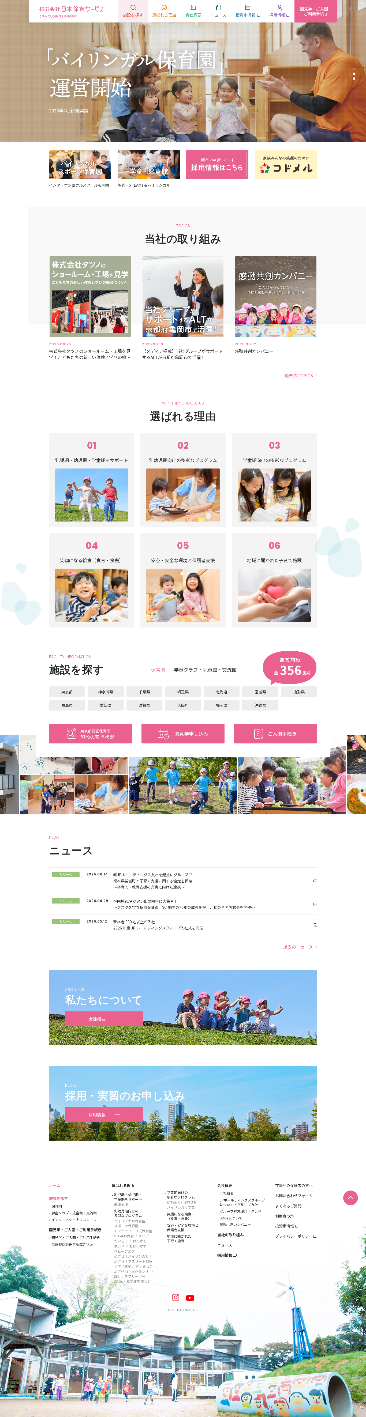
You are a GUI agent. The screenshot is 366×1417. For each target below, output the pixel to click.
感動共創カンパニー (235, 1224)
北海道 (221, 691)
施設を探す (58, 1198)
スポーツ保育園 (126, 1226)
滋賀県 (144, 705)
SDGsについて (231, 1218)
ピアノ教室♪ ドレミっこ (133, 1266)
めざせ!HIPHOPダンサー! (133, 1271)
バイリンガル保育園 (129, 1221)
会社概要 (224, 1185)
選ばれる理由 (123, 1185)
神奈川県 (105, 691)
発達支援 (121, 1204)
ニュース (224, 1245)
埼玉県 (183, 691)
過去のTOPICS (299, 375)
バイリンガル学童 (181, 1208)
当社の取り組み (230, 1234)
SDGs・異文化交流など (132, 1281)
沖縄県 (260, 705)
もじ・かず (138, 1246)
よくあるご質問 (288, 1205)
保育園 (56, 1206)
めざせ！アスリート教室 (133, 1261)
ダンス (119, 1246)
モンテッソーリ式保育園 (133, 1231)
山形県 (299, 691)
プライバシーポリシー (294, 1236)
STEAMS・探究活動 (182, 1202)
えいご (144, 1236)
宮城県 (260, 691)
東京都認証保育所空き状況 (72, 1244)
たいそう (121, 1241)
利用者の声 (284, 1216)
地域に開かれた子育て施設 (179, 1238)
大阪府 (183, 705)
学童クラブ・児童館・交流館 (74, 1213)
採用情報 (224, 1255)
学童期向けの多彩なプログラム (181, 1195)
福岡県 (221, 705)
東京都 (67, 691)
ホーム (54, 1185)
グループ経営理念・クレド (240, 1211)
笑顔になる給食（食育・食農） (179, 1216)
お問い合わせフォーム (294, 1195)
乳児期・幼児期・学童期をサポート (128, 1197)
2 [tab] (354, 74)
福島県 (67, 705)
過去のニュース (298, 946)
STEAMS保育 (124, 1236)
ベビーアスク (124, 1251)
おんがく (140, 1241)
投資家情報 (284, 1226)
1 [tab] (354, 69)
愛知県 (105, 705)
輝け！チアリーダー (129, 1276)
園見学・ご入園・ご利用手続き (75, 1229)
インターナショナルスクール (74, 1220)
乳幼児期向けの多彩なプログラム (128, 1213)
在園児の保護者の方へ (294, 1185)
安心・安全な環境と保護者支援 (182, 1227)
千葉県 (144, 691)
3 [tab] (354, 78)
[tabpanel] (183, 71)
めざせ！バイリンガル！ (133, 1256)
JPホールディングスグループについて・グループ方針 (242, 1202)
